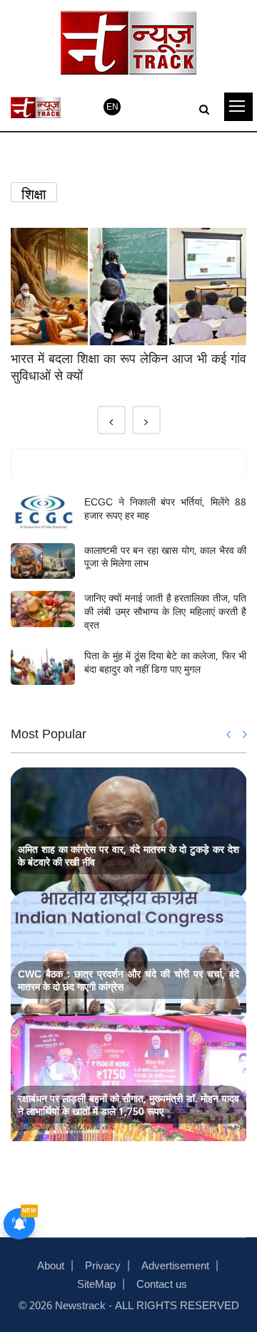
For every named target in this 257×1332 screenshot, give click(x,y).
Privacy (103, 1264)
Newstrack (80, 1304)
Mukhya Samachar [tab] (128, 463)
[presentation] (229, 734)
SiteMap (96, 1283)
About (50, 1264)
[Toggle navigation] (238, 107)
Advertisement (175, 1264)
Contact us (161, 1283)
